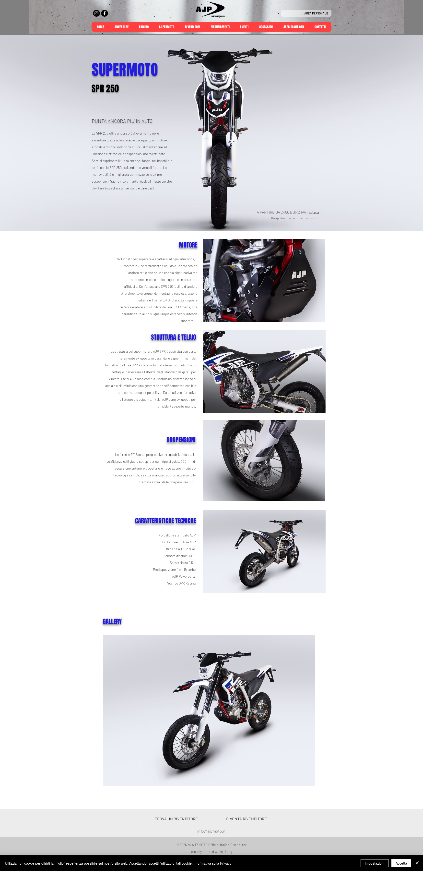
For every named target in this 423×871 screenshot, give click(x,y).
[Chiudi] (417, 863)
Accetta (401, 863)
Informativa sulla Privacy (212, 863)
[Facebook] (104, 13)
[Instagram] (96, 13)
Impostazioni (374, 863)
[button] (264, 460)
